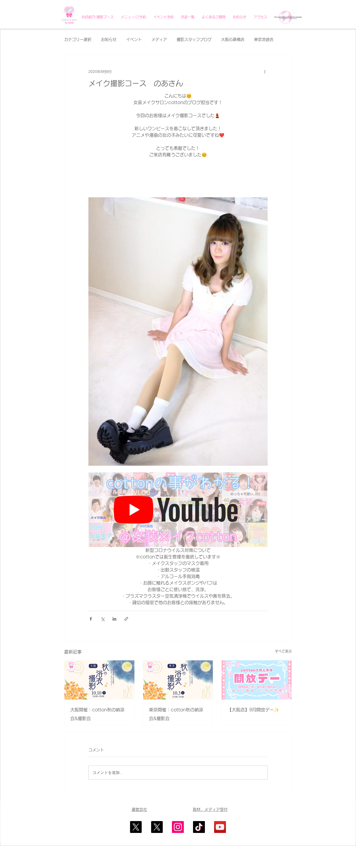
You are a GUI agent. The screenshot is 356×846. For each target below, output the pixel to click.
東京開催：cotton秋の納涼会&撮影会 (176, 714)
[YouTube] (220, 827)
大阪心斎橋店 (232, 39)
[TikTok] (199, 827)
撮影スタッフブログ (194, 39)
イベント (134, 39)
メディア (159, 39)
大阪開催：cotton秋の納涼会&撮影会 (97, 714)
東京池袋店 (263, 39)
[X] (136, 827)
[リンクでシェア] (126, 619)
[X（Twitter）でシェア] (102, 619)
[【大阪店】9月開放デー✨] (257, 680)
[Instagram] (178, 827)
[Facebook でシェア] (90, 619)
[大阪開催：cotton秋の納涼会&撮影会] (99, 680)
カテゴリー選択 (77, 39)
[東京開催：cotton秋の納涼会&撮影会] (178, 680)
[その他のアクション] (265, 72)
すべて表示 (283, 651)
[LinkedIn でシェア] (114, 619)
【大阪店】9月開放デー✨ (253, 710)
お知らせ (108, 39)
